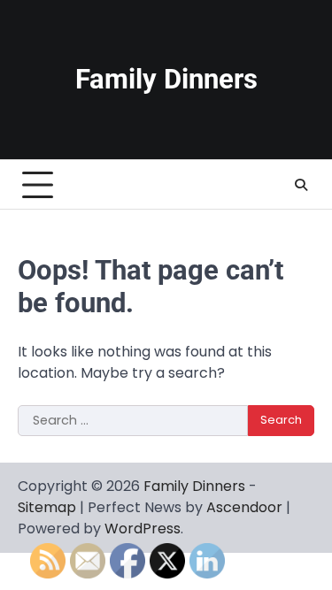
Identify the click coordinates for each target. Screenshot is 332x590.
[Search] (301, 185)
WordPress (142, 528)
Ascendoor (244, 507)
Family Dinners (166, 79)
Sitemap (47, 507)
